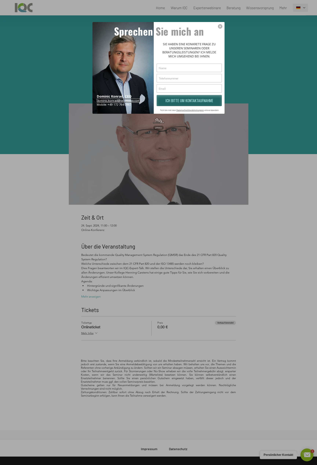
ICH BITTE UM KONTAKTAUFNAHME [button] (189, 100)
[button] (220, 26)
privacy (158, 127)
